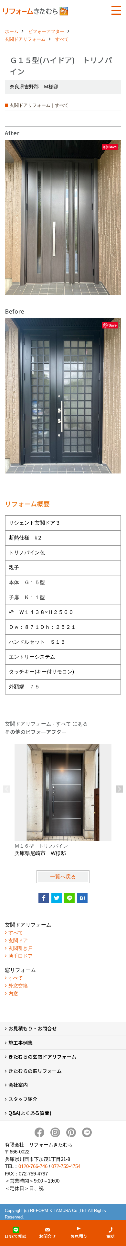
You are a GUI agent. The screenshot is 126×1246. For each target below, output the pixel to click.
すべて (15, 932)
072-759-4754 (65, 1166)
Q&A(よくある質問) (29, 1112)
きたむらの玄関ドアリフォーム (42, 1056)
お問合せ (47, 1236)
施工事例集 (20, 1042)
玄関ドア (18, 940)
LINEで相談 (15, 1236)
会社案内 (18, 1084)
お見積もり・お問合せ (32, 1028)
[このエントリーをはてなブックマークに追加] (82, 898)
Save (113, 146)
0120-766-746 (32, 1166)
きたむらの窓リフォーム (35, 1070)
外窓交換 (18, 985)
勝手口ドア (20, 956)
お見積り (78, 1236)
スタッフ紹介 (22, 1099)
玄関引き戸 (20, 948)
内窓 (13, 993)
